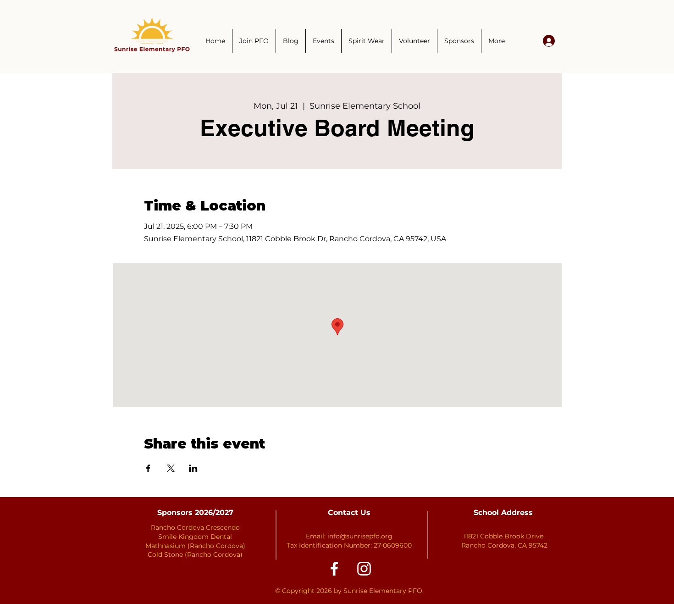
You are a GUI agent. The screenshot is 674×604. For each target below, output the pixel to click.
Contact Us (349, 512)
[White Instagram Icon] (364, 569)
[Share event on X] (170, 468)
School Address (503, 512)
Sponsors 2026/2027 (195, 512)
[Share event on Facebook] (148, 468)
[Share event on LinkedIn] (193, 468)
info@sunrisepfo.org (359, 536)
